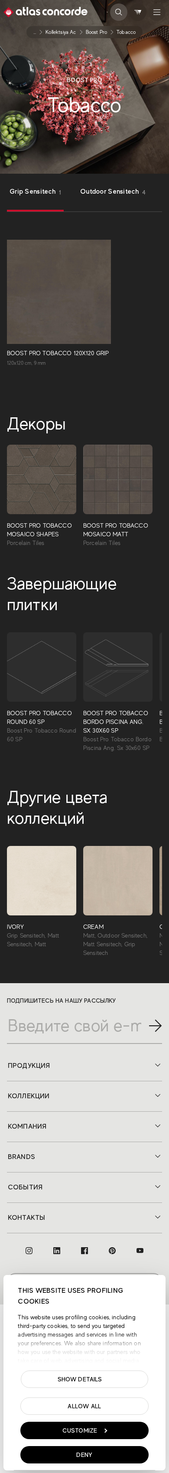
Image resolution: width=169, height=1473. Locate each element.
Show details (80, 1379)
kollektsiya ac (61, 32)
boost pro (96, 32)
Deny (84, 1454)
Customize (80, 1430)
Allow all (84, 1406)
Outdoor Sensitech (113, 192)
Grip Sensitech (35, 192)
